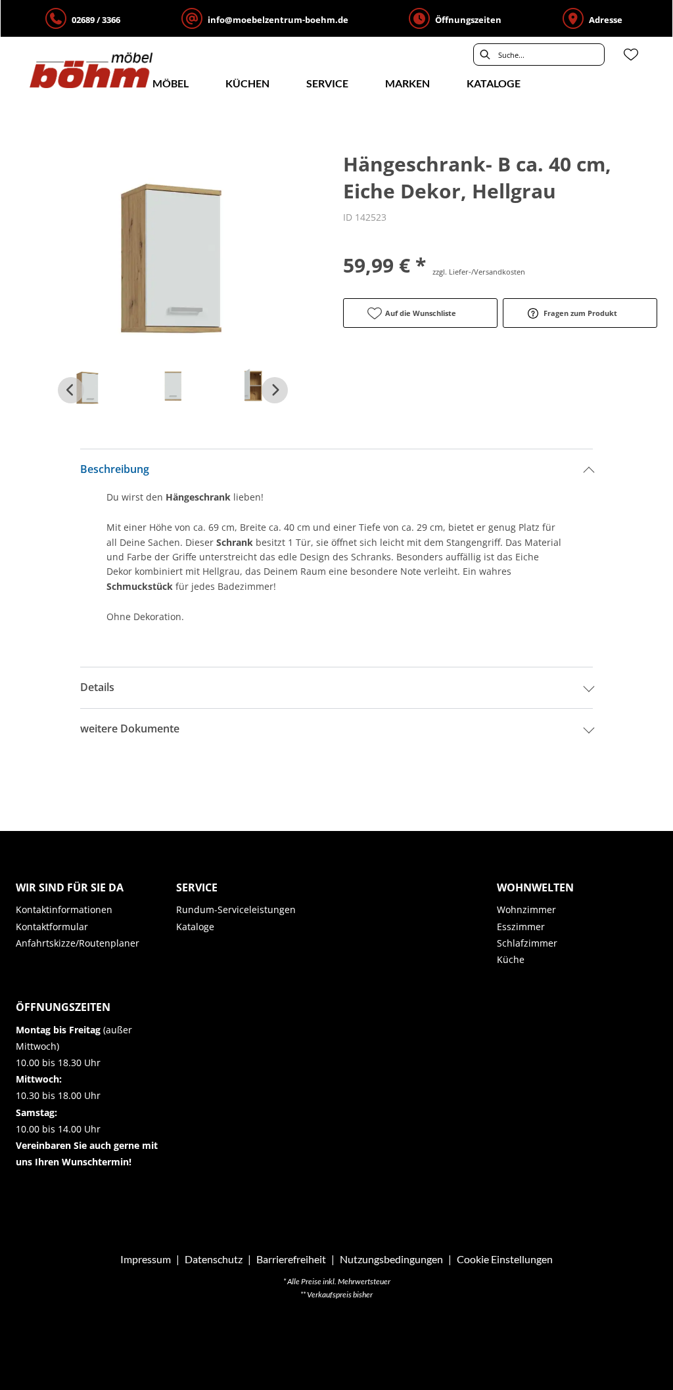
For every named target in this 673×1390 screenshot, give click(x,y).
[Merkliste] (630, 54)
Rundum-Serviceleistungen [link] (236, 909)
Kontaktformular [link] (52, 926)
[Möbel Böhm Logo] (91, 71)
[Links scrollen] (71, 390)
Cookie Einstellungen (505, 1259)
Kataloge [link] (195, 926)
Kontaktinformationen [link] (64, 909)
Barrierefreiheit (291, 1259)
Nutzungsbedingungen (391, 1259)
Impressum (145, 1259)
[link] (170, 83)
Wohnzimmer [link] (526, 909)
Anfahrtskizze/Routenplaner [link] (77, 943)
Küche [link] (510, 959)
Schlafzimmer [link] (527, 943)
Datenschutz (214, 1259)
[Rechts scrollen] (275, 390)
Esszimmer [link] (521, 926)
